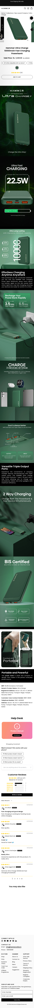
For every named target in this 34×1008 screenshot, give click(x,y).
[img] (5, 805)
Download (17, 735)
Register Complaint (26, 975)
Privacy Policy (27, 961)
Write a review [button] (17, 795)
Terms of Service (26, 964)
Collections (9, 13)
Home (3, 13)
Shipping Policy (27, 968)
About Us (15, 956)
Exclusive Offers (4, 962)
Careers (14, 967)
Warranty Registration (27, 971)
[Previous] (2, 29)
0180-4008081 (19, 700)
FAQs (2, 959)
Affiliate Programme (5, 971)
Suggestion (15, 970)
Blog (13, 962)
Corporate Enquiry (26, 980)
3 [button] (17, 879)
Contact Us (15, 959)
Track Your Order (4, 967)
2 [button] (14, 879)
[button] (15, 73)
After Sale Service (26, 957)
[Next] (32, 29)
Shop (3, 956)
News (14, 964)
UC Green (17, 67)
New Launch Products (21, 13)
